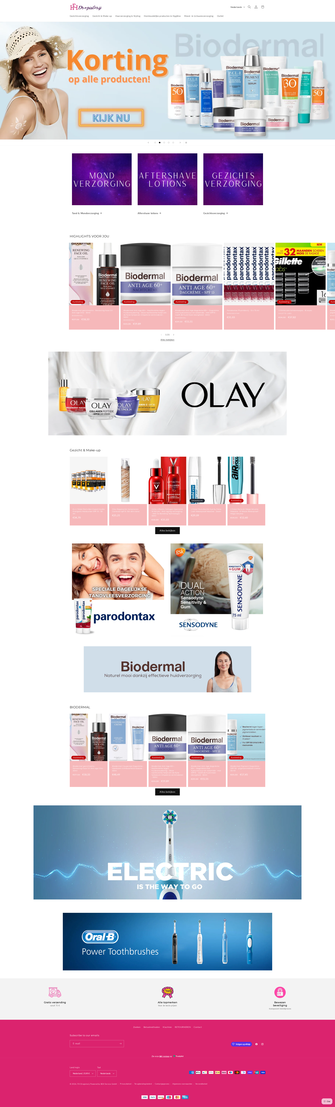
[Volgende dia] (180, 142)
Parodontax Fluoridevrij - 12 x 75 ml (243, 310)
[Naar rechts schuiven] (174, 335)
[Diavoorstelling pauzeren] (187, 142)
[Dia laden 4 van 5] (168, 142)
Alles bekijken (167, 339)
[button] (249, 7)
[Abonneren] (120, 1043)
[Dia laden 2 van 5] (159, 142)
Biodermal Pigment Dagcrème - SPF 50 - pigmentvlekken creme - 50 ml (245, 768)
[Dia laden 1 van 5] (155, 142)
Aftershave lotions (148, 213)
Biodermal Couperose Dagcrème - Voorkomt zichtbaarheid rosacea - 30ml (128, 768)
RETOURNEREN (183, 1027)
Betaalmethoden (152, 1027)
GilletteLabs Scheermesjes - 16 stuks (295, 310)
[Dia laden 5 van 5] (173, 142)
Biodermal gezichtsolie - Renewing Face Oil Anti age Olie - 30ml (92, 311)
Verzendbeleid (201, 1084)
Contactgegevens (162, 1084)
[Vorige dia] (148, 142)
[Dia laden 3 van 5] (164, 142)
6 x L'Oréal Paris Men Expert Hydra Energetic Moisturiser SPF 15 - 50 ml (89, 511)
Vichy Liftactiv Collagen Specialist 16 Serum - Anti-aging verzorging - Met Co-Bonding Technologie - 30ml (167, 512)
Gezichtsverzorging (214, 213)
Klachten (167, 1027)
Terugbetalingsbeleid (143, 1084)
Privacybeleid (125, 1084)
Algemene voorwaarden (182, 1084)
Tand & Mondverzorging (85, 213)
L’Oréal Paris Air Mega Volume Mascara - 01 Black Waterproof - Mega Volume (244, 511)
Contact (198, 1027)
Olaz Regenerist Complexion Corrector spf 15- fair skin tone (125, 510)
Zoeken (137, 1027)
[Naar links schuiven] (161, 335)
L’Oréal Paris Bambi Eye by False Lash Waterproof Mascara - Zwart (206, 510)
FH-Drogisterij (83, 1084)
